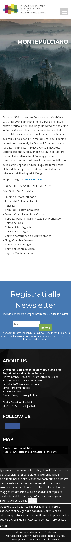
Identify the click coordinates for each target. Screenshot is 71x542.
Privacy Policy (29, 395)
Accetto (32, 500)
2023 (23, 406)
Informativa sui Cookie (13, 500)
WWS (31, 539)
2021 (6, 406)
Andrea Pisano (55, 535)
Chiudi (3, 525)
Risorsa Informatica (48, 539)
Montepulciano (33, 179)
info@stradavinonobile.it (25, 384)
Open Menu (64, 11)
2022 (14, 406)
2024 (32, 406)
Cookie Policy (11, 395)
